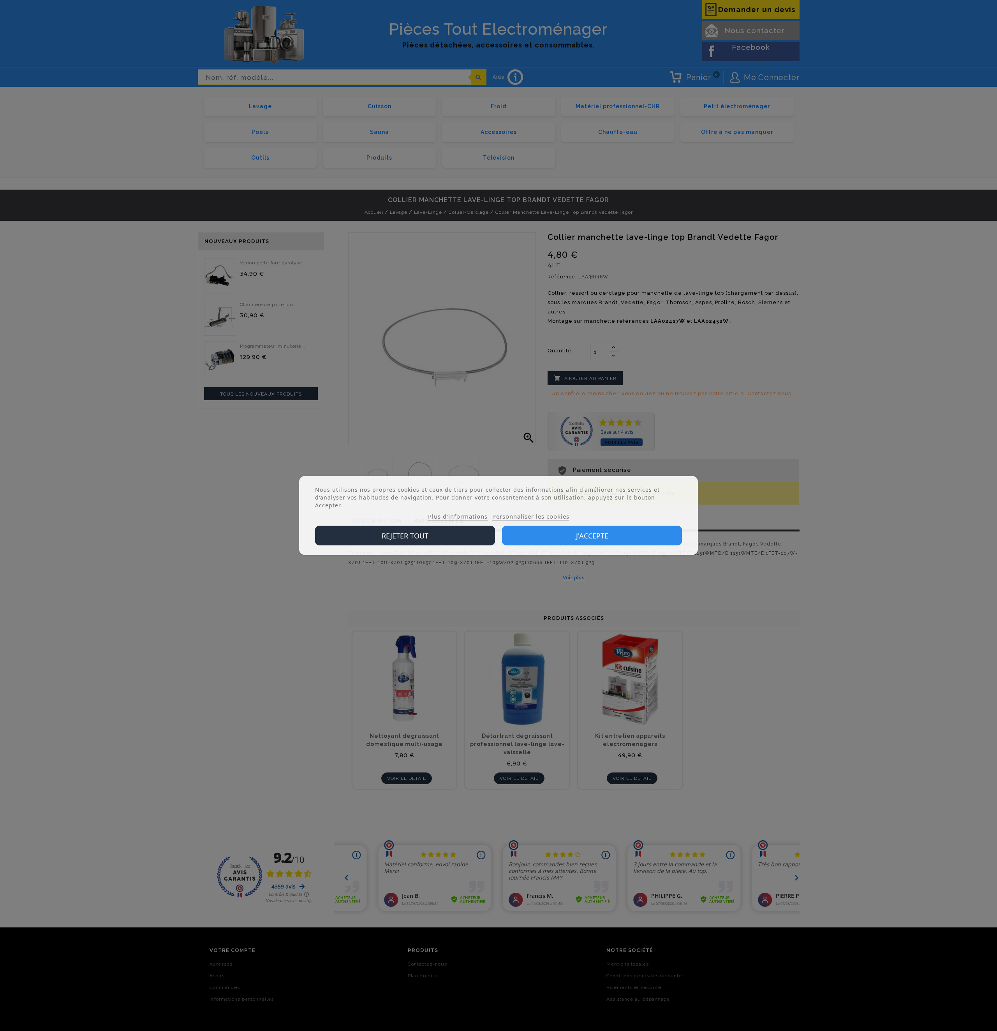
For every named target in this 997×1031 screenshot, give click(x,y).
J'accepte (592, 535)
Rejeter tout (405, 535)
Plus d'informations (458, 516)
